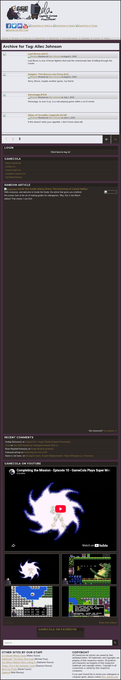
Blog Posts (54, 38)
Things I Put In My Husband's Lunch (18, 666)
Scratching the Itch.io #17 (35, 452)
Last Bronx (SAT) (38, 53)
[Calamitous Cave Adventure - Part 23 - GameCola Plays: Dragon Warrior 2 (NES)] (32, 601)
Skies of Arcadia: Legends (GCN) (47, 115)
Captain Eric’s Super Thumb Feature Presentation (48, 442)
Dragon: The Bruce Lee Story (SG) (48, 74)
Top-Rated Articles (13, 177)
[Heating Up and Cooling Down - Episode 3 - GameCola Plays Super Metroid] (89, 569)
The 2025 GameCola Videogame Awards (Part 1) (36, 445)
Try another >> (110, 431)
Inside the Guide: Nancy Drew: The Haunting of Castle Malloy (52, 189)
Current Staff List (13, 170)
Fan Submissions (70, 38)
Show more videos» (108, 622)
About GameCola (13, 163)
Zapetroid (6, 672)
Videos (106, 38)
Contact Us (10, 166)
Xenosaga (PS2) (37, 94)
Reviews (15, 38)
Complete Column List (15, 174)
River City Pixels (9, 669)
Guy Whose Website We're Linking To (19, 662)
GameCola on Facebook (57, 629)
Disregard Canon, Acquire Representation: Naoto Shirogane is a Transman (59, 456)
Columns (27, 38)
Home (5, 38)
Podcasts (85, 38)
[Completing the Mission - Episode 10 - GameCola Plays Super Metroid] (32, 569)
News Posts (40, 38)
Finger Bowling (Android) (42, 449)
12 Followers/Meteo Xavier (14, 656)
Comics (96, 38)
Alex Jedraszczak (110, 677)
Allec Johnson (55, 56)
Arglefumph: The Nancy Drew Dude (18, 659)
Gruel (7, 445)
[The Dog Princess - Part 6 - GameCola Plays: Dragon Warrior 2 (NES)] (89, 601)
